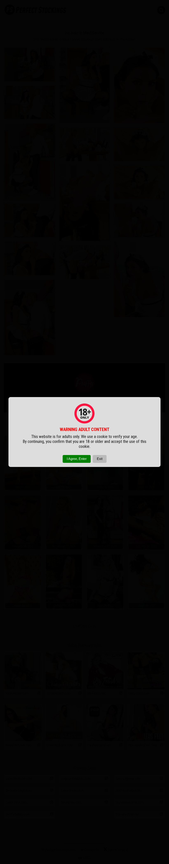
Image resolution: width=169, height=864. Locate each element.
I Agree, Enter (77, 459)
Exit (99, 459)
